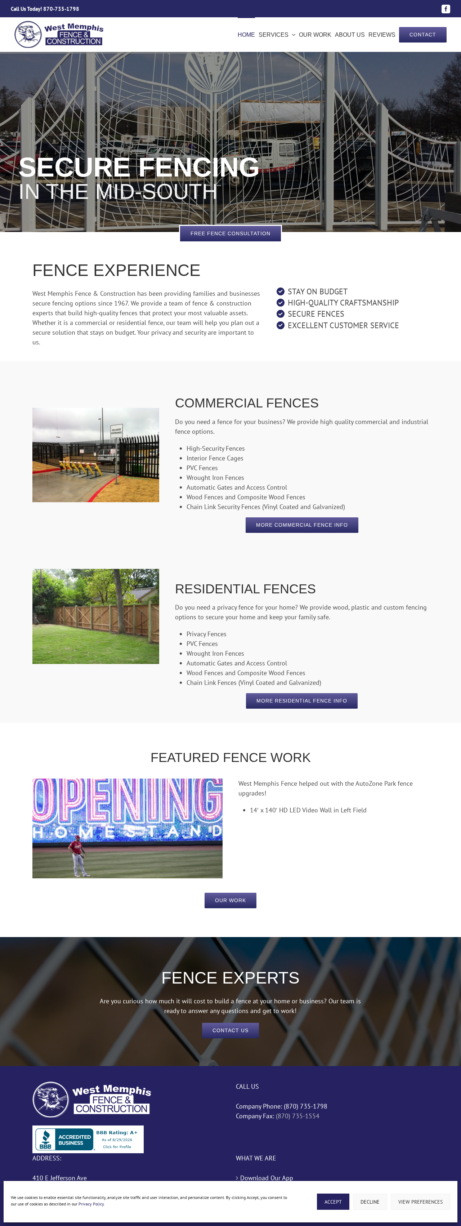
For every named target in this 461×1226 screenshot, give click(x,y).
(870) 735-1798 (305, 1106)
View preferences (420, 1202)
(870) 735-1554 (296, 1116)
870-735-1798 (61, 8)
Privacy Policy (91, 1204)
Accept (333, 1202)
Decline (370, 1202)
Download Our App (266, 1178)
